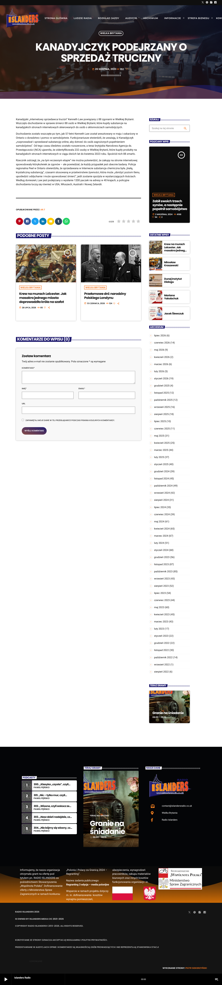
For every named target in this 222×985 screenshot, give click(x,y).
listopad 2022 (161, 650)
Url (23, 403)
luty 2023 (159, 628)
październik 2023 (163, 571)
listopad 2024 (161, 478)
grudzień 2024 (162, 471)
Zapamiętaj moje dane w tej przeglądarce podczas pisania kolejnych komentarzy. (70, 420)
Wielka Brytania (111, 33)
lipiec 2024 (160, 507)
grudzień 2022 (162, 643)
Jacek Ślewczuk (174, 313)
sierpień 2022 (161, 671)
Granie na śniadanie (168, 713)
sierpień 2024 (161, 500)
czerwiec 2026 (162, 342)
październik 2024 (163, 485)
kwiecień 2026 (162, 357)
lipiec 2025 (160, 421)
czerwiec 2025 (162, 428)
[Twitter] (203, 2)
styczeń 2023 (161, 635)
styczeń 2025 (161, 464)
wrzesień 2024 (162, 492)
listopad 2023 (161, 564)
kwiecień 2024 (162, 528)
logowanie (35, 961)
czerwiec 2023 (162, 600)
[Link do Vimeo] (23, 18)
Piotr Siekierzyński (196, 968)
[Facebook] (215, 2)
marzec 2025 (161, 450)
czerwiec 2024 (162, 514)
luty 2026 (159, 371)
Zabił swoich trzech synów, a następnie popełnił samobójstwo (169, 205)
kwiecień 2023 (162, 614)
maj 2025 (159, 435)
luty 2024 (159, 542)
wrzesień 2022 (162, 664)
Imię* (24, 388)
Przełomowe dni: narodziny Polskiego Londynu (105, 295)
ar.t (42, 209)
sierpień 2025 (161, 414)
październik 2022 (163, 657)
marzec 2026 (161, 364)
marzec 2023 (161, 621)
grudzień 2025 (162, 385)
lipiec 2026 (160, 335)
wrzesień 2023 (162, 578)
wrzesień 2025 (162, 407)
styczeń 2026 (161, 378)
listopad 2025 (161, 392)
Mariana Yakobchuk (171, 297)
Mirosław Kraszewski (171, 263)
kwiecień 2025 (162, 442)
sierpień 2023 (161, 585)
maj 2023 (159, 607)
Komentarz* (28, 368)
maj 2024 (159, 521)
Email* (81, 388)
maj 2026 (159, 349)
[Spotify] (207, 2)
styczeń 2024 (161, 550)
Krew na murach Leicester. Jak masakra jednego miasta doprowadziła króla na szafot (42, 297)
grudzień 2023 (162, 557)
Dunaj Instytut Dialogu (173, 280)
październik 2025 (163, 399)
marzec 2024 (161, 535)
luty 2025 (159, 457)
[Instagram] (211, 2)
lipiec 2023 (160, 593)
